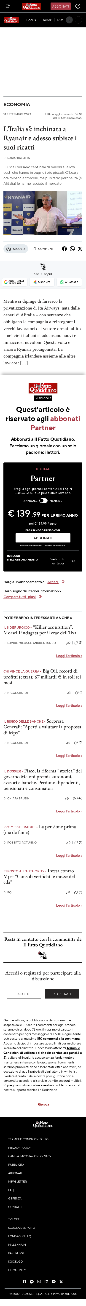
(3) (80, 842)
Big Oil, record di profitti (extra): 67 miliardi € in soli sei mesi (42, 677)
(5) (80, 642)
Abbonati (60, 6)
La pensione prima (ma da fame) (39, 829)
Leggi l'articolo (69, 655)
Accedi (23, 994)
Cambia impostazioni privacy (29, 1156)
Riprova (43, 1104)
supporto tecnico (25, 1089)
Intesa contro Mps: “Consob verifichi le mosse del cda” (39, 876)
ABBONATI (42, 537)
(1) (81, 692)
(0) (80, 742)
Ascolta (19, 249)
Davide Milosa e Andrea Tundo (29, 643)
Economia (16, 104)
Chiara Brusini (16, 798)
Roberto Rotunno (20, 842)
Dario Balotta (16, 158)
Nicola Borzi (15, 692)
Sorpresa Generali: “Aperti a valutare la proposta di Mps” (42, 727)
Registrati (62, 994)
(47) (79, 798)
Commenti (46, 249)
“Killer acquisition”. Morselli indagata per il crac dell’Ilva (39, 630)
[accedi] (77, 6)
